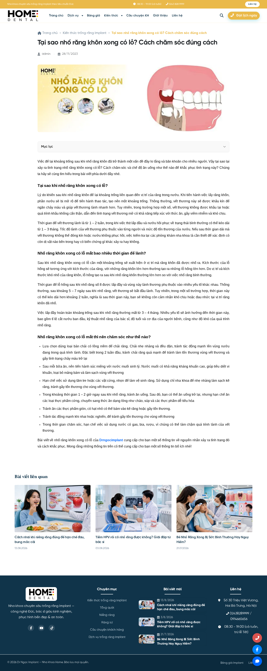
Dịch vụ (73, 15)
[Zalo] (257, 661)
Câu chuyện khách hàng (107, 629)
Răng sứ (107, 622)
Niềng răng (107, 615)
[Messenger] (257, 649)
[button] (252, 4)
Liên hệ (177, 15)
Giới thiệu (160, 15)
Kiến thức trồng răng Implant (84, 33)
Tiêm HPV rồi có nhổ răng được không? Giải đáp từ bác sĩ (178, 624)
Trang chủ (56, 15)
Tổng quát (107, 607)
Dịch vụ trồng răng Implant (107, 637)
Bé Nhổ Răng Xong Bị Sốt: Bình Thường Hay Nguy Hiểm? (178, 641)
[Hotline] (257, 638)
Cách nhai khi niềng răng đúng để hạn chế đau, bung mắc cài (181, 607)
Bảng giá (93, 15)
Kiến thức (111, 15)
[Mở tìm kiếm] (222, 15)
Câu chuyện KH (137, 15)
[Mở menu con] (82, 15)
